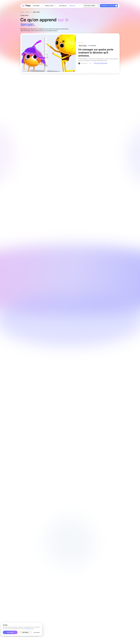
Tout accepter (10, 632)
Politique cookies (30, 628)
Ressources (28, 12)
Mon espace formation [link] (90, 5)
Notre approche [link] (63, 5)
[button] (38, 6)
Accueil (22, 12)
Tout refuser (25, 632)
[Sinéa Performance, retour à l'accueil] (26, 5)
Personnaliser (36, 632)
